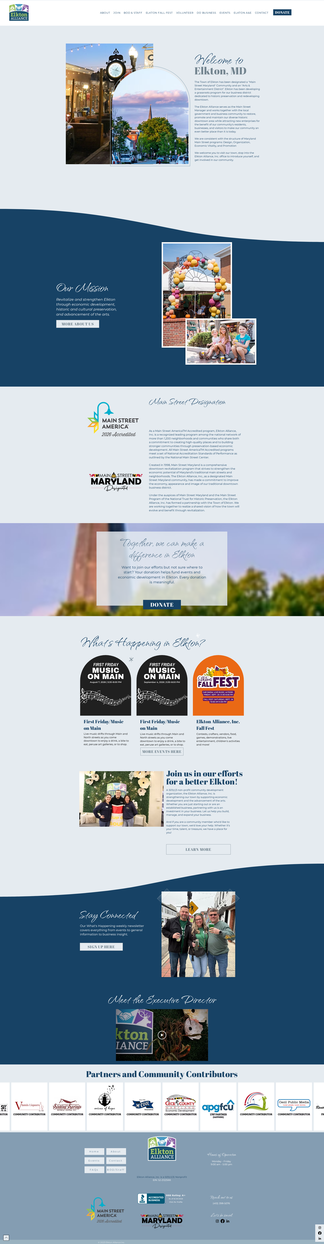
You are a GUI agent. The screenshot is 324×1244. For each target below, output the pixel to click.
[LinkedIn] (319, 1238)
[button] (206, 12)
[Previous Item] (6, 1106)
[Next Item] (318, 1106)
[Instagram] (319, 1227)
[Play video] (162, 1035)
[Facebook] (319, 1233)
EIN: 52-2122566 (162, 1180)
